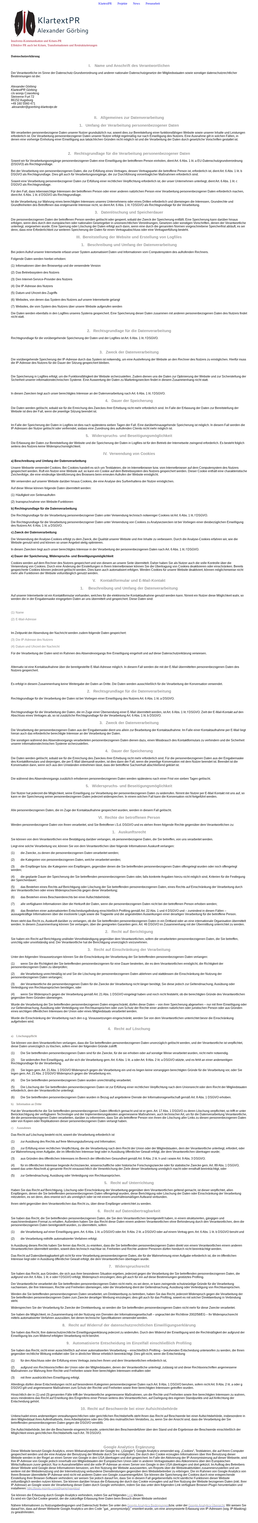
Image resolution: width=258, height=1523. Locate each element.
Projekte (122, 3)
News (136, 3)
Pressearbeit (153, 3)
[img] (129, 23)
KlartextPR (105, 3)
